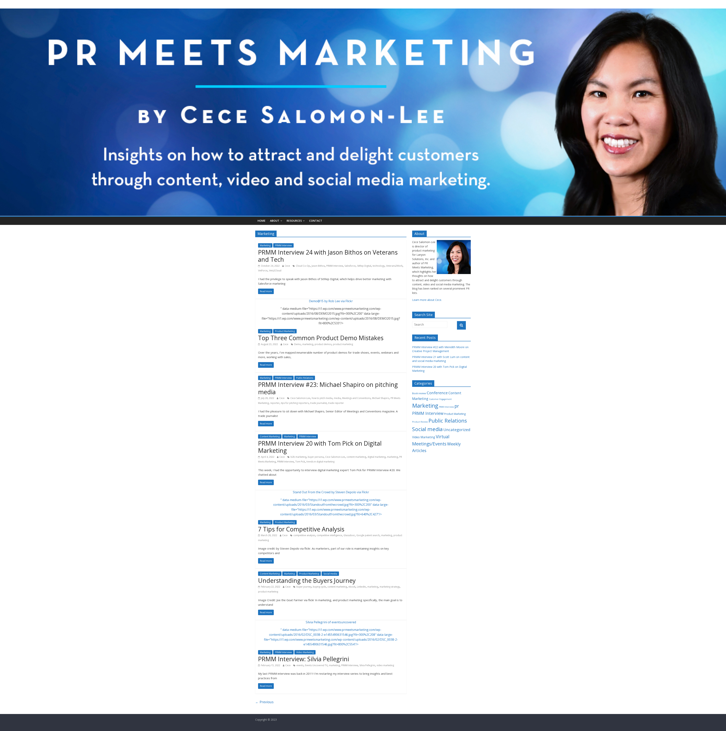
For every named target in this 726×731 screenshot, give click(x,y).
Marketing (265, 245)
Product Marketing (285, 331)
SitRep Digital (364, 265)
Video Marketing (305, 652)
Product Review (420, 421)
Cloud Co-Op (303, 265)
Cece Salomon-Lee (300, 398)
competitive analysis (304, 535)
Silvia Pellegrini (367, 665)
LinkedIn (361, 586)
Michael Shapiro (380, 398)
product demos (323, 344)
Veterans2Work (394, 265)
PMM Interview (446, 407)
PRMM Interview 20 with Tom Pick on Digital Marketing (320, 447)
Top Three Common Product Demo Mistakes (320, 338)
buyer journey (303, 586)
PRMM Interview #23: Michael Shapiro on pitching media (328, 388)
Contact (315, 220)
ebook (351, 586)
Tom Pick (300, 461)
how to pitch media (322, 398)
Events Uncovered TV (316, 665)
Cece (287, 265)
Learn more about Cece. (427, 300)
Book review (419, 393)
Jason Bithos (318, 265)
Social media (330, 573)
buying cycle (319, 586)
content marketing (356, 456)
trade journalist (318, 403)
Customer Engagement (440, 399)
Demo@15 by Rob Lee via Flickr (331, 301)
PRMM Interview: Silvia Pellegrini (303, 659)
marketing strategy (390, 586)
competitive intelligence (329, 535)
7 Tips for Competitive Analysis (301, 529)
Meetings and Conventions (356, 398)
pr (457, 406)
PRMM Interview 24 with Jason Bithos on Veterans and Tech (328, 255)
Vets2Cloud (275, 270)
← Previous (264, 702)
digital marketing (376, 456)
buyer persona (316, 456)
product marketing (343, 344)
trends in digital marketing (320, 461)
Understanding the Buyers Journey (307, 580)
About (274, 220)
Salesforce (350, 265)
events (299, 665)
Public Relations (304, 377)
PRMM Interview (283, 245)
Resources (294, 220)
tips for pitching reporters (295, 403)
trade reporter (336, 403)
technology (379, 265)
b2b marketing (298, 456)
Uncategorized (456, 429)
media (337, 398)
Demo (297, 344)
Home (261, 220)
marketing (307, 344)
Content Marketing (270, 436)
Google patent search (368, 535)
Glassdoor (349, 535)
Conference (437, 392)
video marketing (385, 665)
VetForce (263, 270)
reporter (274, 403)
